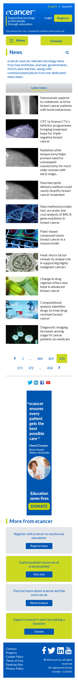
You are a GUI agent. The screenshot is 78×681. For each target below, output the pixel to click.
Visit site (39, 574)
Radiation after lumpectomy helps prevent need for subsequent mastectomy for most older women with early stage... (55, 162)
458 (50, 368)
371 (20, 368)
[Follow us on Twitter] (30, 382)
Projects (11, 652)
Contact (11, 648)
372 (31, 368)
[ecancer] (21, 12)
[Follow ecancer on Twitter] (51, 650)
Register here (39, 546)
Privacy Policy (15, 668)
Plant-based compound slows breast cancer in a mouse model (52, 237)
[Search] (67, 53)
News (15, 52)
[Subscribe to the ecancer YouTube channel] (68, 650)
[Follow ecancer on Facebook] (44, 650)
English (52, 6)
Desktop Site (14, 664)
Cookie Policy (14, 656)
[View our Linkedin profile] (36, 382)
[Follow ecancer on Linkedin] (60, 650)
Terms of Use (14, 660)
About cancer (39, 603)
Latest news (39, 87)
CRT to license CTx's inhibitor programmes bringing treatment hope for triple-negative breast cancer (55, 131)
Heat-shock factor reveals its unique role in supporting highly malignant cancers (55, 261)
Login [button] (48, 18)
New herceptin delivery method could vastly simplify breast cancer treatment (56, 188)
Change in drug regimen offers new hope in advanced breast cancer (54, 284)
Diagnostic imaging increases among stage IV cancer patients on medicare (55, 333)
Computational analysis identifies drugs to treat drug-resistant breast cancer (54, 310)
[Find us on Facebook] (42, 382)
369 (51, 358)
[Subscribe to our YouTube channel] (48, 382)
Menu (20, 40)
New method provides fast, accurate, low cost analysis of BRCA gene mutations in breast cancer (56, 214)
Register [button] (63, 18)
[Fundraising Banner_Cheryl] (39, 452)
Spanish (67, 6)
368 (40, 358)
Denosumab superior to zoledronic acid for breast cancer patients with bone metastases (56, 103)
